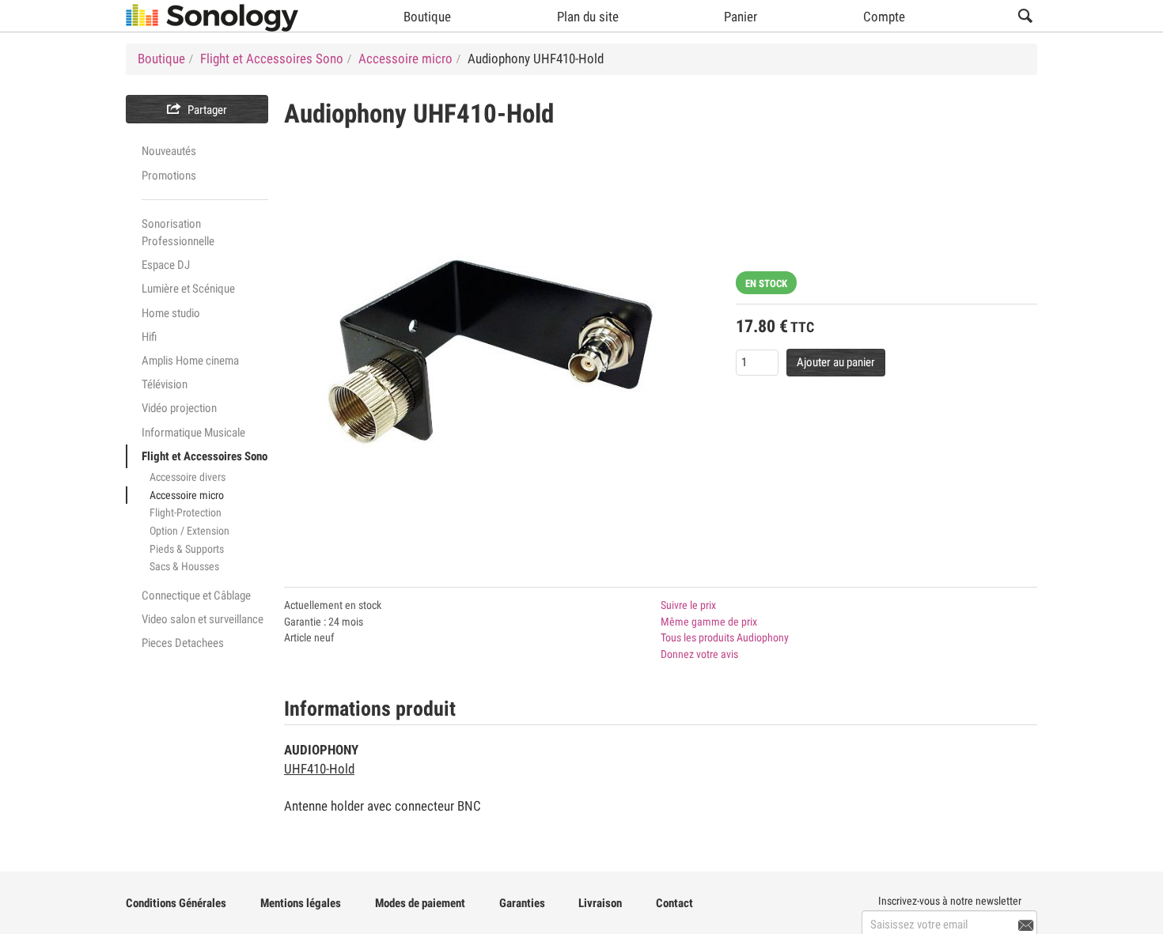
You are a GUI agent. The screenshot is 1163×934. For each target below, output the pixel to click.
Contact (674, 903)
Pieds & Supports (187, 549)
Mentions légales (300, 903)
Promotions (169, 175)
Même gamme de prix (709, 621)
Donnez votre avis (699, 654)
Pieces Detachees (183, 643)
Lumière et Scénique (188, 289)
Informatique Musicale (193, 432)
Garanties (522, 903)
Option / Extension (189, 530)
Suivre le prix (688, 605)
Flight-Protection (186, 512)
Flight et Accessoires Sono (204, 456)
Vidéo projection (179, 408)
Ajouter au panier (836, 362)
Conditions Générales (176, 903)
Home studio (171, 313)
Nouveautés (169, 151)
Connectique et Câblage (196, 595)
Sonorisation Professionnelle (178, 232)
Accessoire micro (187, 495)
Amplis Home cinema (190, 361)
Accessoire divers (187, 477)
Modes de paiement (420, 903)
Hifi (149, 337)
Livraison (600, 903)
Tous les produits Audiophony (725, 637)
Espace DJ (166, 265)
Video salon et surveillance (202, 619)
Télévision (165, 384)
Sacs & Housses (184, 566)
